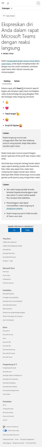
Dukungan (6, 8)
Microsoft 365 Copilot (9, 353)
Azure (4, 338)
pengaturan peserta (14, 208)
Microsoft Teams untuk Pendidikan (12, 301)
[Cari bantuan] (8, 3)
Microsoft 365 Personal (9, 257)
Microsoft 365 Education (10, 305)
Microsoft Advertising (9, 349)
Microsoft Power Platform (10, 387)
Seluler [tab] (17, 81)
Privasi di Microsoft (8, 416)
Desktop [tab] (7, 81)
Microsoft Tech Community (10, 379)
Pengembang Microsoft (9, 368)
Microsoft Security (8, 334)
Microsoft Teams (7, 357)
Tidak (27, 230)
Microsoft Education (8, 294)
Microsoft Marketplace (9, 383)
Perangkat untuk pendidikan (11, 297)
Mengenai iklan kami (18, 443)
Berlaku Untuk (8, 53)
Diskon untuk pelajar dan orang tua (13, 316)
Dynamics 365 (7, 342)
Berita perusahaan (8, 412)
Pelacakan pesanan (8, 283)
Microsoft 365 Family (9, 253)
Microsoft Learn (7, 371)
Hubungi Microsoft (8, 439)
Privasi (17, 439)
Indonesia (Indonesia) (12, 427)
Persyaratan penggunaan (27, 439)
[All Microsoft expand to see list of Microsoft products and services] (3, 3)
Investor (5, 420)
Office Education (7, 309)
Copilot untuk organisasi (10, 242)
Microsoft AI (6, 331)
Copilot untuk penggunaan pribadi (12, 246)
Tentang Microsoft (8, 409)
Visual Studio (6, 394)
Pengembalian (7, 279)
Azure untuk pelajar (8, 320)
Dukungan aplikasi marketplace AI (12, 375)
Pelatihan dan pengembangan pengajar (14, 312)
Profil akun (6, 271)
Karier (4, 405)
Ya (14, 230)
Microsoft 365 (7, 249)
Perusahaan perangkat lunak (11, 390)
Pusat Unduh (6, 275)
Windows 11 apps (8, 261)
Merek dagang (7, 443)
